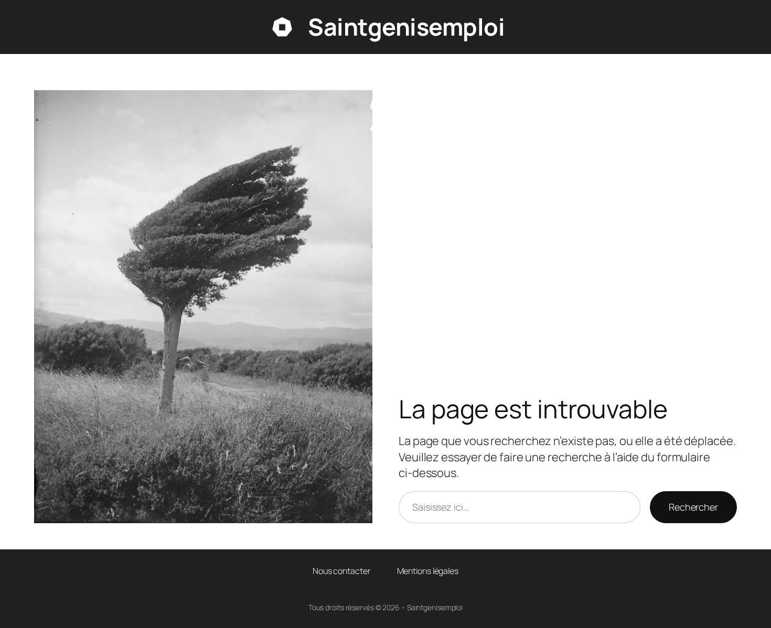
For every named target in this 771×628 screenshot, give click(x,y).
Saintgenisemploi (406, 26)
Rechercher (693, 507)
